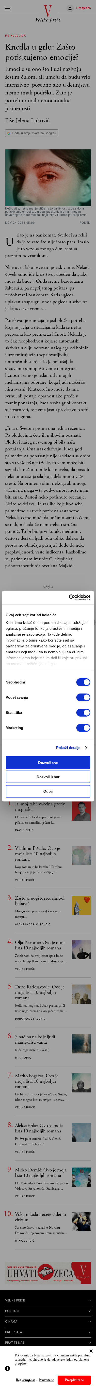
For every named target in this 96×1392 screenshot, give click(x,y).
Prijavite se (46, 1380)
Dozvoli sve (48, 762)
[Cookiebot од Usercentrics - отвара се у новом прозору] (69, 597)
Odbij (48, 791)
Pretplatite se (74, 1380)
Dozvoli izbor (48, 777)
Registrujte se (25, 1380)
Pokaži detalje (68, 748)
